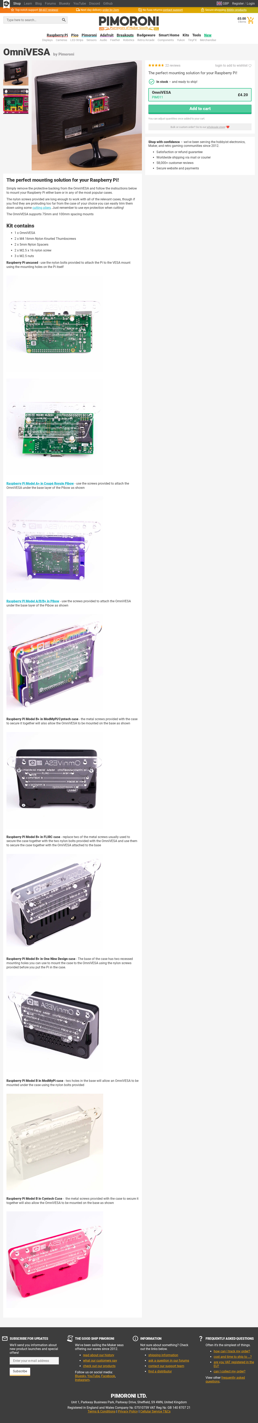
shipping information (163, 1355)
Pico (74, 35)
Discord (94, 3)
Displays (47, 40)
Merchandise (208, 40)
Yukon (181, 40)
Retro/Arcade (145, 40)
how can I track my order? (232, 1351)
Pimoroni (89, 35)
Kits (186, 35)
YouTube (79, 3)
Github (108, 3)
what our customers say (100, 1360)
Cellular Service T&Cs (155, 1411)
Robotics (128, 40)
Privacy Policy (128, 1411)
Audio (103, 40)
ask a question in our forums (168, 1360)
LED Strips (76, 40)
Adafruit (106, 35)
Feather (115, 40)
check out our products (99, 1366)
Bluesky (64, 3)
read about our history (98, 1355)
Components (166, 40)
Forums (50, 3)
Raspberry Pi (57, 35)
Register (238, 3)
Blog (38, 3)
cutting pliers (41, 208)
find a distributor (160, 1371)
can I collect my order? (230, 1371)
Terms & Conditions (101, 1411)
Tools (196, 35)
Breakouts (125, 35)
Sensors (91, 40)
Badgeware (146, 35)
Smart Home (169, 35)
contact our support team (166, 1366)
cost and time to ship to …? (233, 1357)
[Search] (64, 20)
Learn (28, 3)
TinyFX (192, 40)
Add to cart (200, 108)
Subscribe (20, 1371)
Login (251, 3)
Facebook (108, 1376)
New (207, 35)
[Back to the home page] (129, 23)
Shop (17, 3)
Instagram (82, 1380)
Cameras (61, 40)
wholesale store (216, 127)
